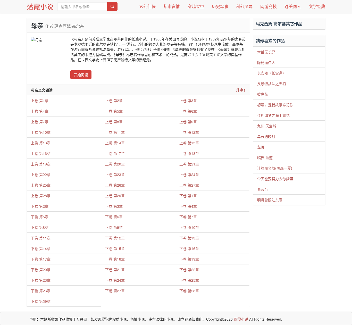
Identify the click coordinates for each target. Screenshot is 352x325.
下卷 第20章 (41, 269)
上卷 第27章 (189, 185)
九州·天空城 (266, 125)
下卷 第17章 (41, 259)
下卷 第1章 (188, 195)
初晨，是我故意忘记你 (275, 104)
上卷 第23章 (115, 174)
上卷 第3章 (188, 100)
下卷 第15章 (115, 248)
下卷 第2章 (39, 206)
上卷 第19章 (41, 163)
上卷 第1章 (39, 100)
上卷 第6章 (188, 111)
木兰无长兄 (266, 51)
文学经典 (317, 6)
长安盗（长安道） (271, 73)
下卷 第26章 (41, 290)
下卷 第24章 (115, 280)
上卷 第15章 (189, 142)
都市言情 (171, 6)
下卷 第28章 (189, 290)
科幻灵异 (244, 6)
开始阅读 (81, 74)
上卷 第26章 (115, 185)
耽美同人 (292, 6)
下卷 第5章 (39, 216)
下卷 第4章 (188, 206)
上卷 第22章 (41, 174)
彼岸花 (262, 94)
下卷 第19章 (189, 259)
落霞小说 (40, 6)
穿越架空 (196, 6)
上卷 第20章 (115, 163)
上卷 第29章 (115, 195)
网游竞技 (268, 6)
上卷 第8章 (114, 121)
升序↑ (241, 90)
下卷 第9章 (114, 227)
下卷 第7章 (188, 216)
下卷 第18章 (115, 259)
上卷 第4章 (39, 111)
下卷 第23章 (41, 280)
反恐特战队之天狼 (271, 83)
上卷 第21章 (189, 163)
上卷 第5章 (114, 111)
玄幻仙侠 (147, 6)
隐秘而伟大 (266, 62)
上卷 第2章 (114, 100)
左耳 (260, 146)
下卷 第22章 (189, 269)
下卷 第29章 (41, 301)
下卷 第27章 (115, 290)
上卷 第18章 (189, 153)
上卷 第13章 (41, 142)
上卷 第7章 (39, 121)
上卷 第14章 (115, 142)
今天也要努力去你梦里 (275, 178)
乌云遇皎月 (266, 136)
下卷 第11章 (41, 237)
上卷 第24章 (189, 174)
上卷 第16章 (41, 153)
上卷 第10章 (41, 132)
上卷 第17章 (115, 153)
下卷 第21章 (115, 269)
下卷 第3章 (114, 206)
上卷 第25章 (41, 185)
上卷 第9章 (188, 121)
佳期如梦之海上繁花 (273, 115)
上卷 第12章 (189, 132)
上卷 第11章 (115, 132)
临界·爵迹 (265, 157)
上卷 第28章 (41, 195)
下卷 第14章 (41, 248)
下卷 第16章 (189, 248)
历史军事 (220, 6)
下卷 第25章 (189, 280)
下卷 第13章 (189, 237)
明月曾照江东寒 (269, 199)
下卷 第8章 (39, 227)
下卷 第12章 (115, 237)
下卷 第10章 (189, 227)
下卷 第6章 (114, 216)
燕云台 (262, 189)
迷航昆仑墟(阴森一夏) (274, 168)
